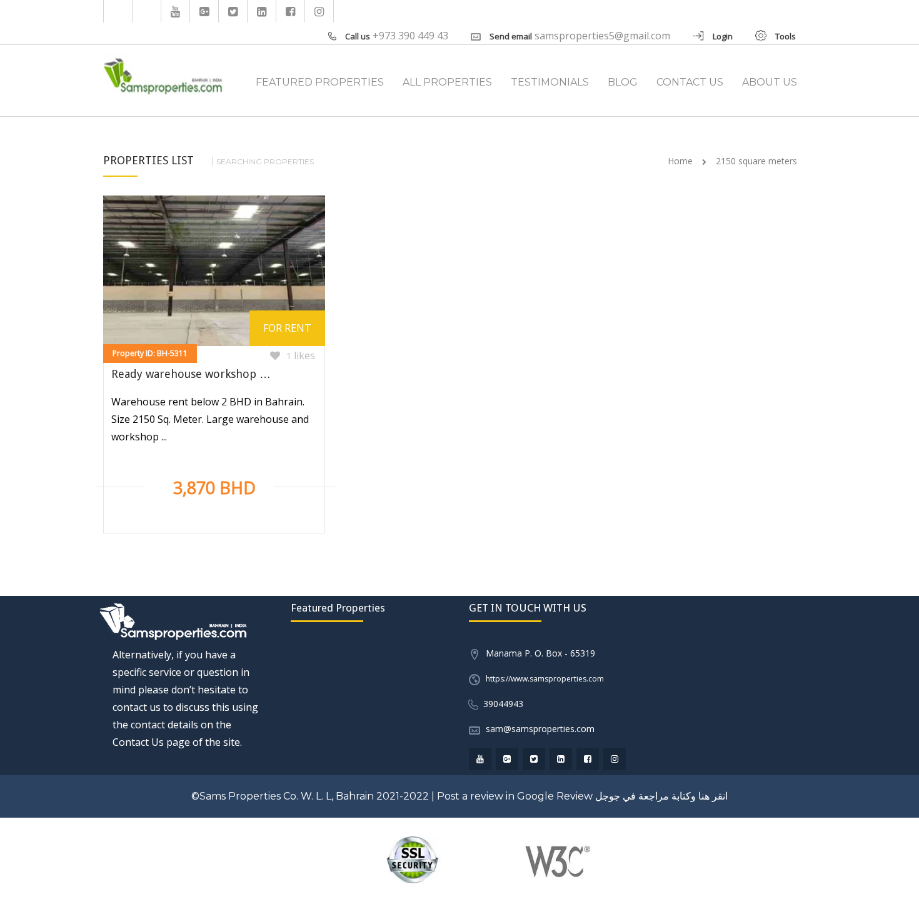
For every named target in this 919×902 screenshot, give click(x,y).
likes (300, 355)
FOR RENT (287, 328)
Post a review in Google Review (515, 796)
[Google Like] (204, 11)
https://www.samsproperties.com (545, 678)
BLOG (623, 82)
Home (680, 161)
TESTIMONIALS (550, 82)
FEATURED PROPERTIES (320, 82)
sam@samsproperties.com (540, 729)
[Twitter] (233, 11)
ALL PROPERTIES (447, 82)
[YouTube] (175, 11)
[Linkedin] (262, 11)
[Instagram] (319, 11)
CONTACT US (689, 82)
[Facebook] (290, 11)
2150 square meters (756, 161)
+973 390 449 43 (410, 35)
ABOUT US (769, 82)
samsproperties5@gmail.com (602, 35)
